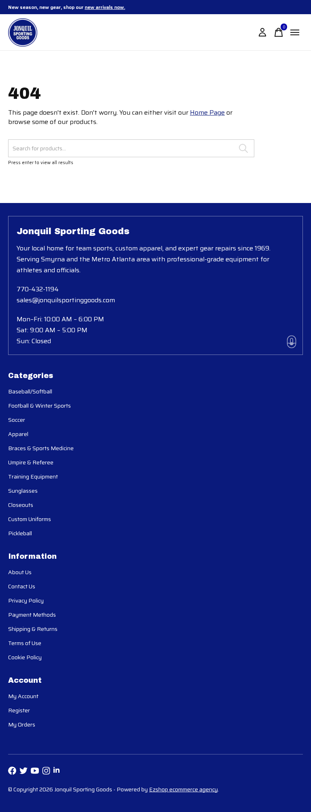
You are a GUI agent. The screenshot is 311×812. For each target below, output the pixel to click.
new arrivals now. (105, 7)
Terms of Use (24, 643)
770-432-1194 (38, 289)
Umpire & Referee (30, 462)
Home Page (207, 112)
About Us (20, 572)
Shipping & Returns (33, 628)
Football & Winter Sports (39, 405)
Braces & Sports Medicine (41, 448)
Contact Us (21, 586)
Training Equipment (33, 476)
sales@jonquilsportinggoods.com (66, 300)
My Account (23, 696)
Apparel (18, 434)
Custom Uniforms (29, 519)
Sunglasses (23, 490)
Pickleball (20, 533)
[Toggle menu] (295, 32)
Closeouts (20, 504)
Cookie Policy (25, 657)
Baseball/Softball (30, 391)
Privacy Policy (26, 600)
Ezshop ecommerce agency (183, 789)
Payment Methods (32, 614)
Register (19, 710)
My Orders (21, 724)
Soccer (16, 419)
